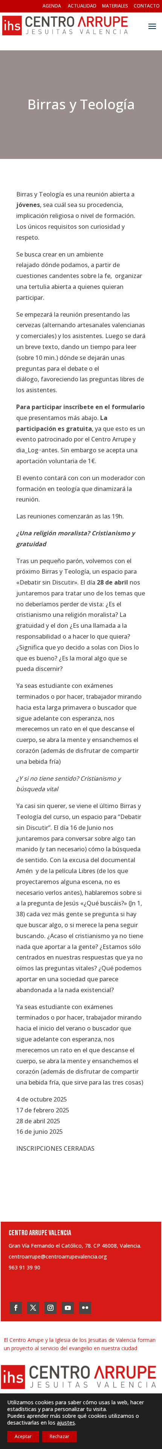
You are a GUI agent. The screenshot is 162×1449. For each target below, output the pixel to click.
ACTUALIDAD (82, 6)
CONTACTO (147, 6)
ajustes (66, 1422)
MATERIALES (115, 6)
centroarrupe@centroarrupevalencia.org (58, 1256)
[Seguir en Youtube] (68, 1308)
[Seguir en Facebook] (16, 1308)
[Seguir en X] (33, 1308)
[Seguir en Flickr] (85, 1308)
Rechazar (59, 1436)
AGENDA (52, 6)
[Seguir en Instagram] (50, 1308)
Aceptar (23, 1436)
